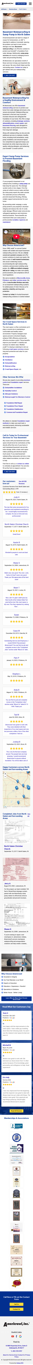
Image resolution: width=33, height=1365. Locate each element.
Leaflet (5, 806)
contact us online (23, 464)
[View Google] (20, 1336)
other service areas (20, 280)
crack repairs (19, 123)
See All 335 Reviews (22, 483)
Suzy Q (5, 1013)
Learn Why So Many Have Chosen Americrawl (16, 998)
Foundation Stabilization (14, 409)
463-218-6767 (21, 3)
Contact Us (16, 1309)
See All (28, 815)
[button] (17, 788)
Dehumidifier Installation (13, 388)
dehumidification (8, 123)
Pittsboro (6, 280)
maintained (6, 222)
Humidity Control (11, 391)
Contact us (18, 67)
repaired (22, 220)
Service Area (13, 9)
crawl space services (16, 349)
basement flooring (9, 125)
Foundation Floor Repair (14, 406)
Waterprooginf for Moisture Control (17, 397)
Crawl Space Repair (12, 369)
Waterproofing (10, 366)
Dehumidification (11, 363)
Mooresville (21, 278)
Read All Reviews (16, 1111)
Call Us (16, 1304)
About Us (6, 1355)
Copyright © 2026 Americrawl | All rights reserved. (17, 1359)
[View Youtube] (12, 1336)
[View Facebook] (16, 1336)
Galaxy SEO (20, 1363)
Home (5, 9)
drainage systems (23, 121)
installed (15, 220)
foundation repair (17, 382)
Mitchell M (7, 1045)
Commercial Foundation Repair (17, 412)
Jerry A (7, 883)
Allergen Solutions (11, 394)
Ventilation (8, 360)
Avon (28, 278)
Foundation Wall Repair (14, 403)
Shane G (7, 929)
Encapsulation (10, 357)
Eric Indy (6, 1077)
